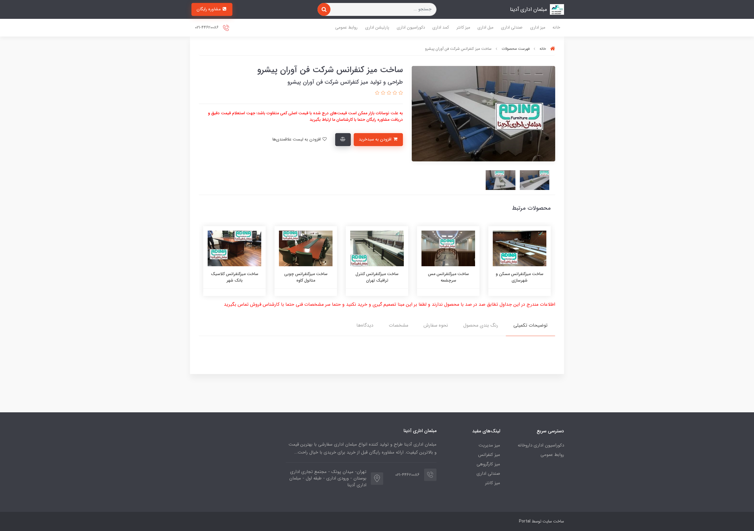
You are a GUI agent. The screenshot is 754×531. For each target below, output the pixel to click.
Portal (524, 521)
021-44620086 (207, 27)
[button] (400, 93)
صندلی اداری (511, 27)
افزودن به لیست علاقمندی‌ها (297, 139)
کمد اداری (440, 27)
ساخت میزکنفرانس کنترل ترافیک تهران (377, 277)
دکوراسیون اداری (411, 27)
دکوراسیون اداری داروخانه (541, 445)
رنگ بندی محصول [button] (480, 325)
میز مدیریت (489, 445)
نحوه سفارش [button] (436, 325)
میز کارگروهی (488, 464)
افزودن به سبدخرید (376, 139)
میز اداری (537, 27)
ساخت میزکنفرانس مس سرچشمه (448, 277)
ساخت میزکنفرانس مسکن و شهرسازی (519, 277)
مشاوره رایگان (209, 9)
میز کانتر (463, 27)
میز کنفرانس (489, 454)
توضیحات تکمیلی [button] (530, 325)
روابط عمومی (346, 27)
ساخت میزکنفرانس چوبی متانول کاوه (306, 277)
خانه (556, 27)
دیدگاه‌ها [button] (364, 325)
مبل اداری (485, 27)
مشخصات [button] (398, 325)
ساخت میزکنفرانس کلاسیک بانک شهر (234, 277)
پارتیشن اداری (377, 27)
